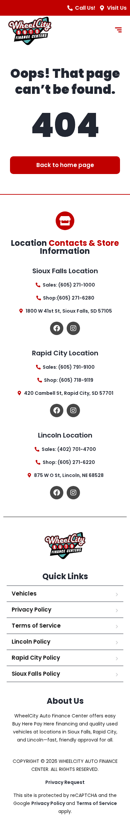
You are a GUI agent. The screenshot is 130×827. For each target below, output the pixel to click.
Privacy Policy (31, 610)
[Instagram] (73, 328)
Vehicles (24, 594)
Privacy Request (65, 782)
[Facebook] (56, 328)
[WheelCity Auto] (29, 31)
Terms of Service (36, 626)
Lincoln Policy (31, 642)
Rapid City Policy (36, 658)
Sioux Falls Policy (36, 674)
